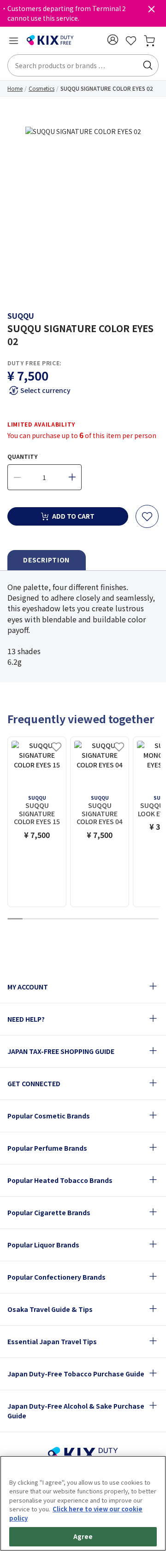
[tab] (46, 560)
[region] (83, 1503)
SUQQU (20, 315)
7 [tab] (105, 919)
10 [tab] (151, 919)
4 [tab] (60, 919)
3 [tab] (45, 919)
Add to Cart (73, 516)
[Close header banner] (151, 11)
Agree (83, 1536)
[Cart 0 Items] (149, 40)
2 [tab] (30, 919)
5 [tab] (75, 919)
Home (15, 88)
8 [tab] (121, 919)
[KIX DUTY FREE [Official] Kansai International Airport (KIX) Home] (50, 41)
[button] (112, 39)
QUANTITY (22, 456)
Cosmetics (41, 88)
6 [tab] (90, 919)
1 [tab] (15, 919)
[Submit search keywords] (147, 65)
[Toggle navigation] (13, 41)
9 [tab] (136, 919)
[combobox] (83, 65)
